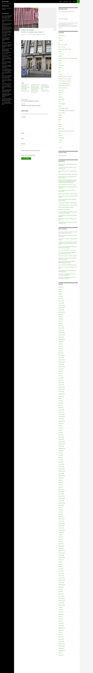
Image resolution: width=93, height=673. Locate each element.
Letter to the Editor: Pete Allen (71, 255)
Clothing (60, 56)
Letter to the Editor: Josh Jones (70, 264)
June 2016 (60, 564)
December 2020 (61, 441)
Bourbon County (61, 46)
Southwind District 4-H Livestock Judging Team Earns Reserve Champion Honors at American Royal (35, 87)
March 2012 (60, 636)
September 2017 (61, 530)
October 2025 (61, 309)
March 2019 (60, 489)
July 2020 (60, 452)
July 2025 (60, 316)
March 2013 (60, 623)
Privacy (74, 1)
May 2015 (60, 589)
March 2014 (60, 611)
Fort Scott (60, 74)
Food (59, 71)
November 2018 (61, 498)
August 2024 (60, 341)
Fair (59, 69)
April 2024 (60, 350)
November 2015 (61, 580)
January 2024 (61, 357)
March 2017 (60, 543)
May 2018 (60, 512)
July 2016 (60, 562)
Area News (60, 40)
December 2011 (61, 643)
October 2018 (61, 500)
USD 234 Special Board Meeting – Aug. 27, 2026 (67, 174)
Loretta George (33, 34)
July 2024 (60, 343)
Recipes (59, 124)
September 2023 (61, 366)
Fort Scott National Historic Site (64, 81)
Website (23, 143)
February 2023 (61, 382)
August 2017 (60, 532)
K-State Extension (61, 103)
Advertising (65, 1)
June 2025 (60, 318)
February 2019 (61, 491)
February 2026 (61, 300)
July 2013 (60, 616)
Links (70, 1)
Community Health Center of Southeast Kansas (67, 58)
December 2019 (61, 468)
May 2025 (60, 321)
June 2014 (60, 609)
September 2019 (61, 475)
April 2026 (60, 296)
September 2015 (61, 584)
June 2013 (60, 618)
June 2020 (60, 455)
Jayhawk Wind (61, 99)
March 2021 (60, 434)
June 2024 (60, 346)
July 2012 (60, 632)
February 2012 (61, 639)
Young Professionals (62, 155)
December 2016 (61, 550)
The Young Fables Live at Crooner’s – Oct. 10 (67, 184)
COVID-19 (60, 60)
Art (59, 42)
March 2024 (60, 353)
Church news (61, 53)
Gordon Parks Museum (63, 87)
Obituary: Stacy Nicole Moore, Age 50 (65, 207)
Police (59, 119)
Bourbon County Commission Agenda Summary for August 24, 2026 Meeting (67, 212)
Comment (23, 116)
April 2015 (60, 591)
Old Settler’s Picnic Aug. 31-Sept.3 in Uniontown (30, 104)
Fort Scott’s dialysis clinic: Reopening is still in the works (6, 103)
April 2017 (60, 541)
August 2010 (60, 655)
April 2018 (60, 514)
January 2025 (61, 330)
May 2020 (60, 457)
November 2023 (61, 362)
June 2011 (60, 652)
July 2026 (60, 289)
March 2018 (60, 516)
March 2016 (60, 571)
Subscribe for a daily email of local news (66, 11)
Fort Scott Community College (64, 78)
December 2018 (61, 496)
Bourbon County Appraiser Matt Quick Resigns (7, 58)
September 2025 (61, 312)
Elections (60, 62)
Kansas (59, 106)
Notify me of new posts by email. (28, 155)
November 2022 (61, 389)
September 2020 (61, 448)
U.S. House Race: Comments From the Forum (30, 100)
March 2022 (60, 407)
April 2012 (60, 634)
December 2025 (61, 305)
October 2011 (61, 648)
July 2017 (60, 534)
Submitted (60, 135)
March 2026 (60, 298)
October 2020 (61, 446)
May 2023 (60, 375)
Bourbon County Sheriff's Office (64, 49)
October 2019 (61, 473)
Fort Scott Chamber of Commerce (65, 76)
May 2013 (60, 621)
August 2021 (60, 423)
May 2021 (60, 430)
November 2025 (61, 307)
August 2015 (60, 586)
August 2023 (60, 368)
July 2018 (60, 507)
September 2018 (61, 502)
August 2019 (60, 477)
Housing (60, 96)
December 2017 (61, 523)
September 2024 (61, 339)
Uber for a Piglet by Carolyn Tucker (69, 250)
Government (60, 90)
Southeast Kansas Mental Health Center (66, 131)
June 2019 (60, 482)
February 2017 (61, 546)
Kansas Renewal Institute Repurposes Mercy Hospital (67, 247)
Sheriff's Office (61, 128)
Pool (59, 121)
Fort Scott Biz (5, 1)
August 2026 (60, 287)
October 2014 (61, 602)
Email (22, 138)
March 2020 (60, 462)
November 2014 (61, 600)
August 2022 (60, 396)
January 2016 (61, 575)
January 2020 (61, 466)
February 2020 (61, 464)
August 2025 (60, 314)
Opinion (60, 117)
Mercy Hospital (61, 112)
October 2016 (61, 555)
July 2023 (60, 371)
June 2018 (60, 509)
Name (22, 133)
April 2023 (60, 377)
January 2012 (61, 641)
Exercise (60, 67)
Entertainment (61, 65)
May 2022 (60, 402)
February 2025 (61, 328)
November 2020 (61, 443)
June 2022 (60, 400)
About (60, 1)
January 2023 (61, 384)
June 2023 (60, 373)
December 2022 (61, 387)
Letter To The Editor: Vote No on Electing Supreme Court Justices (68, 232)
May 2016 (60, 566)
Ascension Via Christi (62, 44)
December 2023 (61, 359)
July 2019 (60, 480)
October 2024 (61, 337)
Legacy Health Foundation (63, 108)
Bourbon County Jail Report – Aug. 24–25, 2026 (67, 193)
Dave (59, 250)
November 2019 (61, 471)
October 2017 (61, 527)
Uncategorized (61, 137)
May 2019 (60, 484)
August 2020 (60, 450)
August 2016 (60, 559)
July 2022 (60, 398)
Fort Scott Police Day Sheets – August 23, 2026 (67, 205)
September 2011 (61, 650)
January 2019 (61, 493)
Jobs (59, 101)
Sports (59, 133)
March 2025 (60, 325)
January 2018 (61, 521)
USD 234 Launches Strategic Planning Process (6, 72)
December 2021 (61, 414)
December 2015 (61, 577)
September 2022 (61, 393)
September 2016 (61, 557)
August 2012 (60, 630)
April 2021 (60, 432)
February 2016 (61, 573)
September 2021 (61, 421)
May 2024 (60, 348)
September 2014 (61, 605)
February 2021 (61, 437)
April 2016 (60, 568)
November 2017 (61, 525)
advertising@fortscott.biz (63, 25)
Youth (59, 142)
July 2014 (60, 607)
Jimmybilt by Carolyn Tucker (64, 209)
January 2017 (61, 548)
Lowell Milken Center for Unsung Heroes (66, 110)
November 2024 (61, 334)
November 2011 (61, 646)
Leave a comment (41, 34)
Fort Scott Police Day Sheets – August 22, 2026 (67, 202)
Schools (59, 126)
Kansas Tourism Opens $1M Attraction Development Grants (67, 253)
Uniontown (60, 140)
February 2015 (61, 596)
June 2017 (60, 537)
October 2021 (61, 418)
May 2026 (60, 293)
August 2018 (60, 505)
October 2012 (61, 625)
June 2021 (60, 427)
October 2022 (61, 391)
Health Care (60, 92)
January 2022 (61, 412)
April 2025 (60, 323)
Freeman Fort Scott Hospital (64, 85)
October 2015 (61, 582)
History (59, 94)
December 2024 (61, 332)
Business (60, 51)
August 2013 (60, 614)
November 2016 (61, 552)
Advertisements (61, 35)
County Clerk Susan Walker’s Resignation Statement (66, 262)
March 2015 (60, 593)
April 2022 (60, 405)
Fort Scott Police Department (64, 83)
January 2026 (61, 303)
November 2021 (61, 416)
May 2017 (60, 539)
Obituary (60, 115)
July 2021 (60, 425)
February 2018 (61, 518)
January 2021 (61, 439)
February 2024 (61, 355)
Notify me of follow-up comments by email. (30, 150)
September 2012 (61, 627)
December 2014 (61, 598)
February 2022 (61, 409)
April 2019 (60, 487)
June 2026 (60, 291)
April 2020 (60, 459)
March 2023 (60, 380)
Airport (59, 37)
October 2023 (61, 364)
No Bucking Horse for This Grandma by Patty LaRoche (66, 274)
